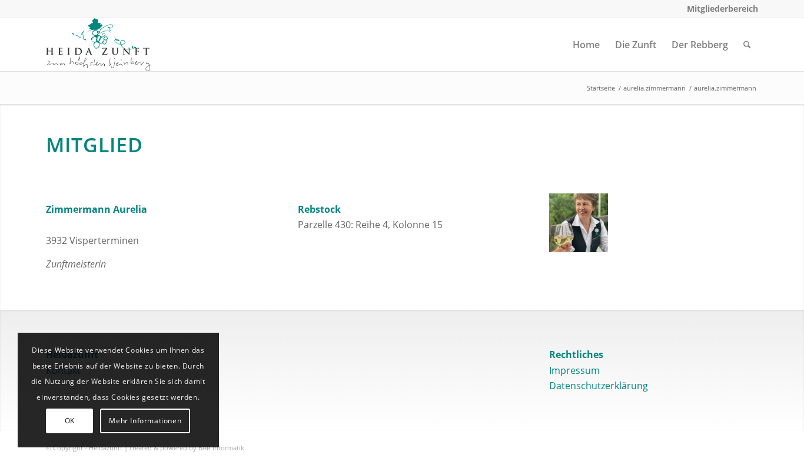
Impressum (574, 370)
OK (70, 421)
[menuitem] (719, 9)
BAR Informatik (221, 447)
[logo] (98, 44)
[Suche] (747, 44)
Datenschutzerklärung (598, 385)
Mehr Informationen (145, 421)
